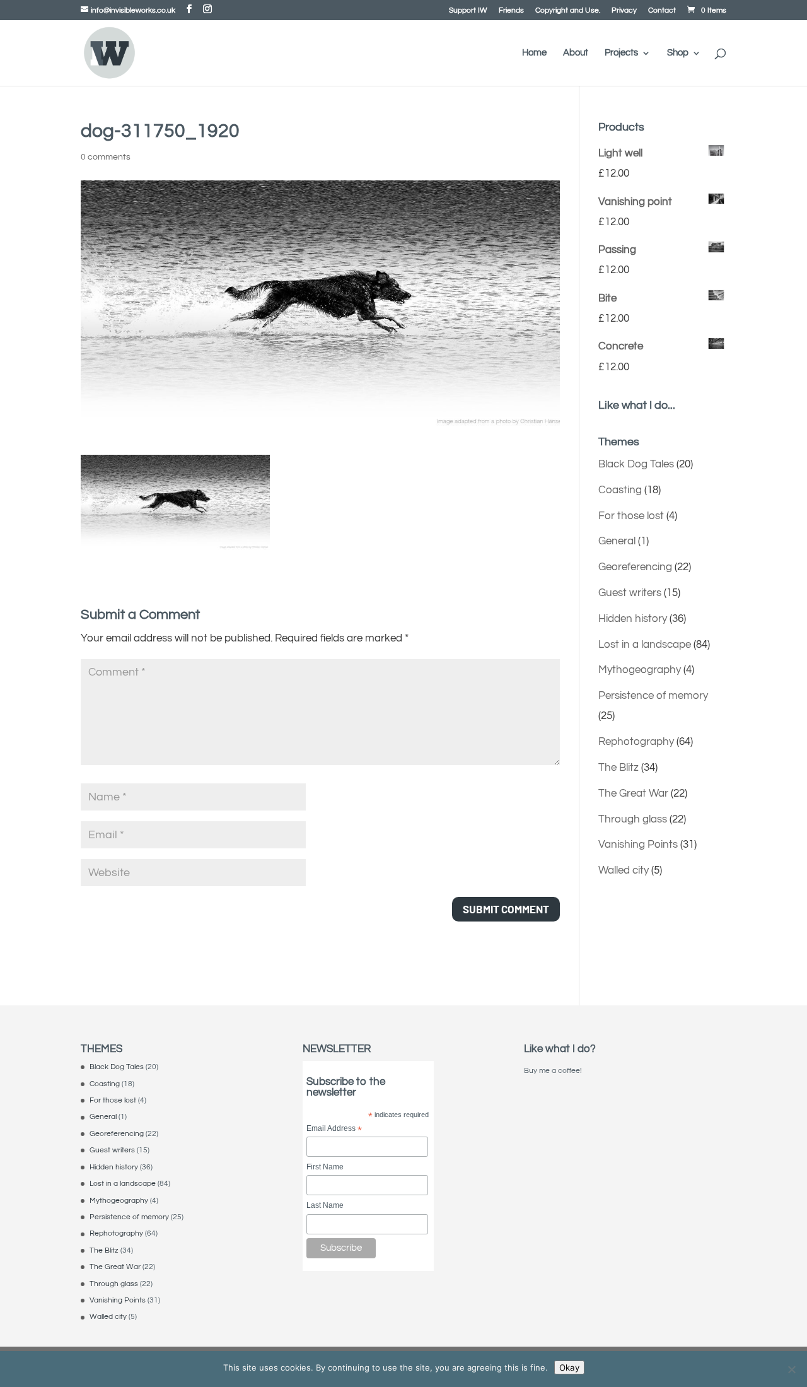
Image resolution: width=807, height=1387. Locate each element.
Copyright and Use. (567, 11)
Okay (569, 1367)
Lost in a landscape (644, 644)
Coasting (620, 490)
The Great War (633, 793)
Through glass (632, 819)
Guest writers (629, 593)
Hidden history (632, 618)
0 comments (106, 157)
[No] (791, 1369)
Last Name (325, 1205)
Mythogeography (639, 670)
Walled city (623, 870)
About (575, 53)
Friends (511, 11)
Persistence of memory (653, 695)
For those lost (631, 516)
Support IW (468, 11)
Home (534, 53)
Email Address (334, 1129)
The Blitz (618, 767)
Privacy (624, 11)
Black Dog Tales (636, 464)
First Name (325, 1166)
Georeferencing (635, 567)
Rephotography (636, 741)
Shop (677, 53)
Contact (662, 11)
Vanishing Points (638, 844)
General (617, 541)
